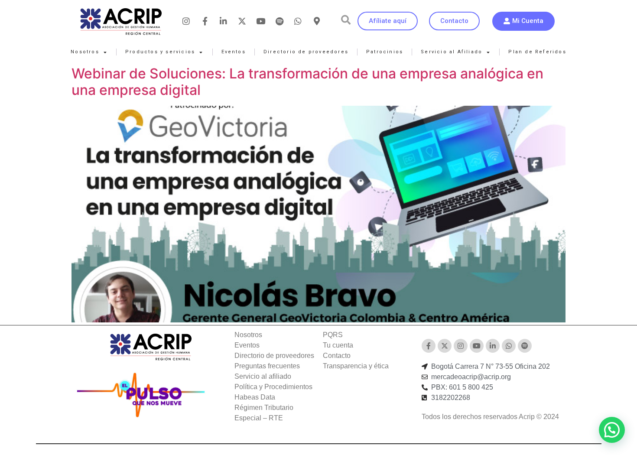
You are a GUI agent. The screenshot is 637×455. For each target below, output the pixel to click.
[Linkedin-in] (223, 21)
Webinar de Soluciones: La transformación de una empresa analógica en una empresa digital (307, 81)
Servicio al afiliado (262, 376)
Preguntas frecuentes (267, 366)
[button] (346, 20)
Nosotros (85, 52)
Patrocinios (384, 52)
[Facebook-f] (205, 21)
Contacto (337, 355)
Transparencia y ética (356, 366)
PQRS (333, 334)
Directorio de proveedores (305, 52)
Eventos (233, 52)
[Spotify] (279, 21)
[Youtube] (261, 21)
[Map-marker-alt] (317, 21)
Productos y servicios (160, 52)
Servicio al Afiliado (451, 52)
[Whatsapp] (298, 21)
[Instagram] (186, 21)
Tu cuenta (338, 345)
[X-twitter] (242, 21)
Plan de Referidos (537, 52)
